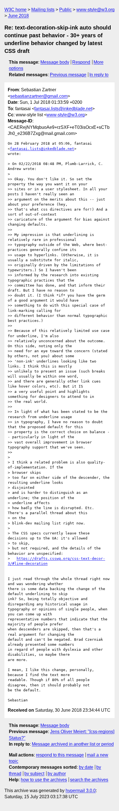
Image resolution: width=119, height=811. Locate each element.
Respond (81, 62)
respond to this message (60, 755)
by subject (34, 773)
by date (86, 767)
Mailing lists (43, 9)
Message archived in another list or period (73, 744)
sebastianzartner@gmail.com (39, 96)
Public (65, 9)
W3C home (15, 9)
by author (57, 773)
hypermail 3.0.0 (81, 790)
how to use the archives (44, 779)
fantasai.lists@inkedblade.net (63, 108)
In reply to (98, 74)
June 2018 (18, 15)
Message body (54, 62)
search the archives (89, 779)
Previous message (68, 74)
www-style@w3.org (95, 9)
